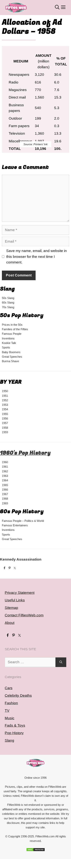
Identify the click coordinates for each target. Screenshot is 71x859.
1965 (5, 485)
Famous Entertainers (15, 525)
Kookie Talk (9, 343)
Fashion (11, 703)
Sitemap (11, 608)
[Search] (60, 662)
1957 (5, 423)
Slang (9, 740)
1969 (5, 503)
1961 (5, 466)
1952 (5, 400)
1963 (5, 475)
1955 (5, 414)
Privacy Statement (19, 593)
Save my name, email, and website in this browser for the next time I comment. (36, 256)
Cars (8, 688)
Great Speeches (12, 356)
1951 (5, 395)
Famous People (11, 333)
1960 (5, 462)
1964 (5, 480)
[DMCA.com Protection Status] (35, 849)
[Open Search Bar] (57, 7)
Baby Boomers (11, 352)
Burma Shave (10, 361)
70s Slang (8, 307)
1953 (5, 404)
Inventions (8, 338)
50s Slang (8, 298)
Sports (6, 347)
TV (7, 711)
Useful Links (15, 600)
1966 (5, 489)
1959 (5, 432)
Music (9, 718)
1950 (5, 391)
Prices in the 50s (12, 324)
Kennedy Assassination (20, 559)
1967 (5, 494)
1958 (5, 427)
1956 (5, 418)
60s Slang (8, 302)
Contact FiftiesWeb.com (24, 615)
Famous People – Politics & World (23, 520)
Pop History (14, 733)
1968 (5, 498)
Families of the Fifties (15, 329)
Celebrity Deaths (18, 695)
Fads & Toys (15, 725)
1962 (5, 471)
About (9, 623)
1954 (5, 409)
